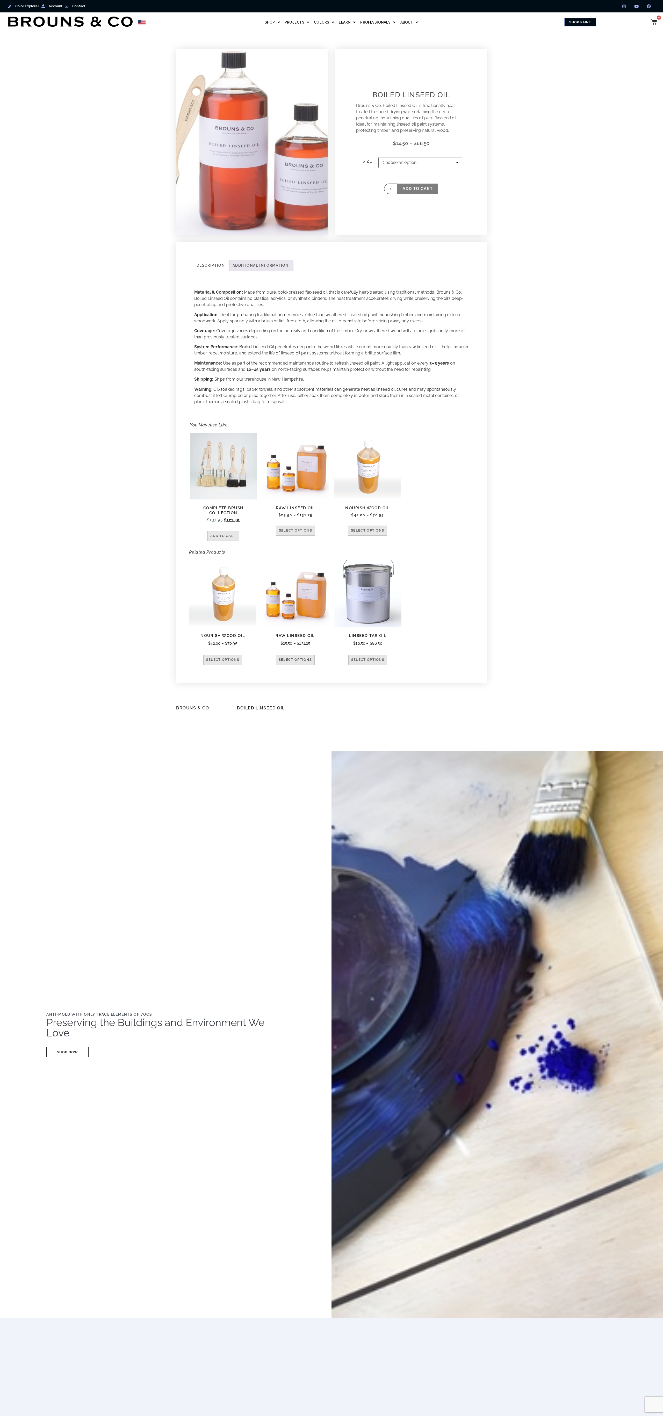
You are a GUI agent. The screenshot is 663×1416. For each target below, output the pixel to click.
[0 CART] (654, 22)
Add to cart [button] (223, 536)
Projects (294, 22)
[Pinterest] (649, 6)
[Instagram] (624, 6)
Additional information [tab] (261, 265)
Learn (345, 22)
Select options (295, 530)
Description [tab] (211, 265)
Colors (321, 22)
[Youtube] (636, 6)
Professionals (375, 22)
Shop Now (67, 1052)
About (406, 22)
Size (367, 161)
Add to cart (417, 188)
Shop (270, 22)
